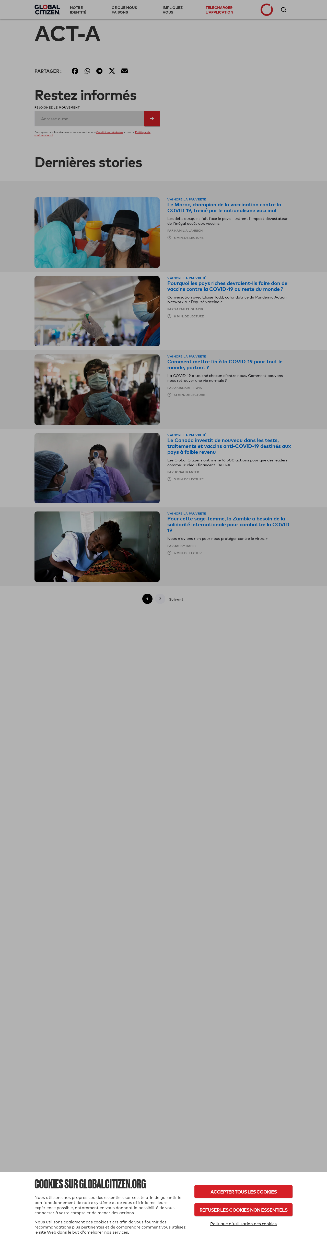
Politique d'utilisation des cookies (243, 1223)
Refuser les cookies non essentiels (243, 1210)
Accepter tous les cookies (244, 1191)
